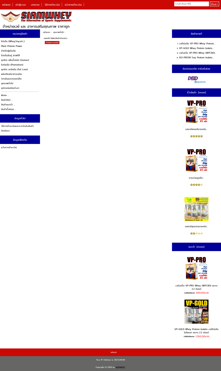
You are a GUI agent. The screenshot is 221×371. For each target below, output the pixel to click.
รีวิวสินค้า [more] (196, 92)
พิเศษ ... (5, 95)
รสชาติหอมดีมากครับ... (196, 129)
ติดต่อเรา (5, 130)
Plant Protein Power (11, 46)
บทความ (35, 4)
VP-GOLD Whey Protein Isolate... (196, 48)
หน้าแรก (6, 4)
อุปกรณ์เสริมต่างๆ (10, 88)
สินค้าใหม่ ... (7, 100)
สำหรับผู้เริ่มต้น (8, 50)
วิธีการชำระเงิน (52, 4)
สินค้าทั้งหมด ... (8, 109)
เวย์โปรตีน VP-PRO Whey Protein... (197, 43)
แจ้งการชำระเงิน (73, 4)
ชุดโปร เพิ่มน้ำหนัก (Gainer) (15, 60)
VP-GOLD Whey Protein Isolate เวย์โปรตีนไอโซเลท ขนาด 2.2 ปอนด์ (196, 330)
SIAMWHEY (120, 367)
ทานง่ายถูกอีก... (196, 178)
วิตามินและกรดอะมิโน (11, 78)
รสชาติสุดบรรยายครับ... (196, 226)
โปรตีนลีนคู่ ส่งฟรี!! (10, 55)
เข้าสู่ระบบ (20, 4)
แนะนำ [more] (196, 247)
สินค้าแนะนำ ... (8, 104)
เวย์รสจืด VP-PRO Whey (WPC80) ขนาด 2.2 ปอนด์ (196, 287)
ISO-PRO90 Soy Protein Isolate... (196, 57)
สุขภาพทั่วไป (58, 32)
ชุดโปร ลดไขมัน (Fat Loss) (14, 69)
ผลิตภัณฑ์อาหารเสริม (11, 74)
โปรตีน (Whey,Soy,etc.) (13, 41)
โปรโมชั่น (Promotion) (12, 64)
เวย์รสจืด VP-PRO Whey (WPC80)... (197, 53)
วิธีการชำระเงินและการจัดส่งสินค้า (17, 126)
